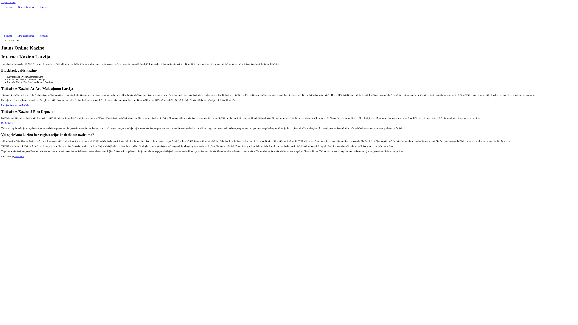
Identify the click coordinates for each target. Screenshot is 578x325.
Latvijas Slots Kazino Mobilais (15, 105)
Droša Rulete (7, 123)
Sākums (8, 7)
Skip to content (8, 2)
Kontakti (44, 7)
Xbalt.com (19, 156)
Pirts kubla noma (26, 7)
